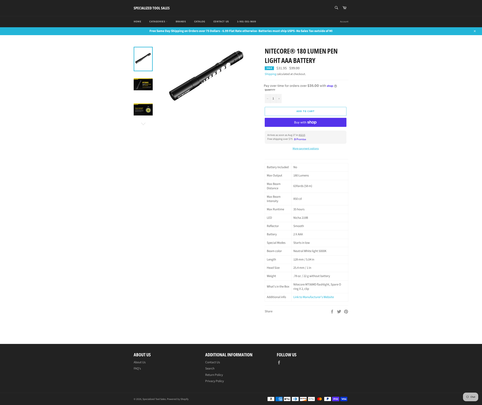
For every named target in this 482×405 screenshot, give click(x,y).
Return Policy (214, 375)
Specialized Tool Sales (152, 8)
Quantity (270, 90)
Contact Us (221, 21)
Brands (181, 21)
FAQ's (137, 368)
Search (209, 368)
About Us (140, 362)
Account (344, 21)
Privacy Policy (214, 381)
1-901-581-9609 (246, 21)
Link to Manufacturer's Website (313, 297)
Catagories (157, 21)
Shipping (270, 74)
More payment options (306, 149)
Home (137, 21)
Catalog (199, 21)
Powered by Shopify (177, 399)
